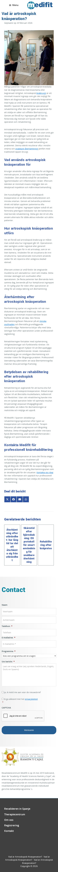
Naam (4, 605)
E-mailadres (8, 637)
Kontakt (9, 831)
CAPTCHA (6, 707)
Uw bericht (8, 661)
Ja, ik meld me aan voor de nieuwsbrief (22, 692)
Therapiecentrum (14, 814)
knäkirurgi (41, 93)
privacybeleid (31, 699)
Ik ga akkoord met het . (20, 701)
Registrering (11, 825)
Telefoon (7, 626)
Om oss (8, 820)
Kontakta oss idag (45, 472)
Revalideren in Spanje (17, 808)
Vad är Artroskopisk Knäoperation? (25, 856)
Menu (15, 5)
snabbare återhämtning (26, 148)
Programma (8, 651)
